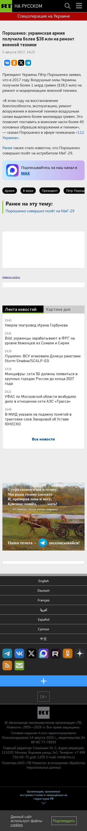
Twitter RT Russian (31, 653)
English (43, 580)
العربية (43, 609)
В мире (28, 190)
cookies (17, 825)
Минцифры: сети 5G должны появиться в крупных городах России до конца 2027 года (41, 378)
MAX (25, 173)
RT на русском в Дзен (80, 653)
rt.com (42, 733)
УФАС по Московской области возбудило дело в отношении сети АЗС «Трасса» (40, 399)
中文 (43, 638)
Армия (9, 190)
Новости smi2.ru (11, 277)
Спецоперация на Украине (43, 16)
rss (7, 665)
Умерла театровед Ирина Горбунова (36, 324)
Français (44, 600)
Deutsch (43, 590)
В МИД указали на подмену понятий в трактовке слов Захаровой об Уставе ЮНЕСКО (38, 419)
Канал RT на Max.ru (43, 653)
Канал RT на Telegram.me (7, 653)
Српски (43, 629)
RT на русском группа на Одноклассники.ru (67, 653)
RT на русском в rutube (55, 653)
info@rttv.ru (66, 757)
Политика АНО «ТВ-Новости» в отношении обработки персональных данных (43, 765)
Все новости (43, 438)
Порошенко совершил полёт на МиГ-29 (40, 210)
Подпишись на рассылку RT (19, 665)
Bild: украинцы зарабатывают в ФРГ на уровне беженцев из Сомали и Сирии (40, 340)
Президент (50, 190)
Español (43, 619)
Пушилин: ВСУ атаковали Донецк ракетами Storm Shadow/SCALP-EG (42, 358)
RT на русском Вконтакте (19, 653)
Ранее (7, 147)
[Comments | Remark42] (43, 249)
